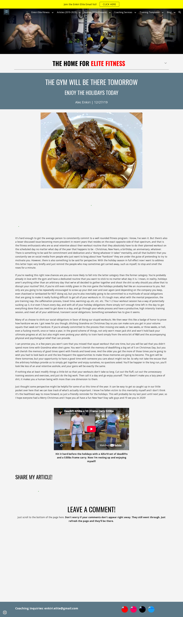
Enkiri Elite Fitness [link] (40, 12)
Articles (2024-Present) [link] (95, 12)
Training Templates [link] (150, 12)
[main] (91, 63)
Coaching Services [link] (123, 12)
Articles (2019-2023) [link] (67, 12)
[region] (91, 4)
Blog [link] (169, 12)
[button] (180, 12)
